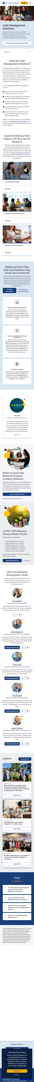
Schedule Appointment (9, 290)
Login (23, 3)
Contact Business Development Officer (23, 290)
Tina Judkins (17, 601)
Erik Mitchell (17, 695)
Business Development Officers (18, 121)
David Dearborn (17, 632)
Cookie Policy (22, 1065)
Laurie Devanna (17, 728)
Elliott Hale (17, 665)
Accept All (17, 1071)
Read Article (17, 795)
